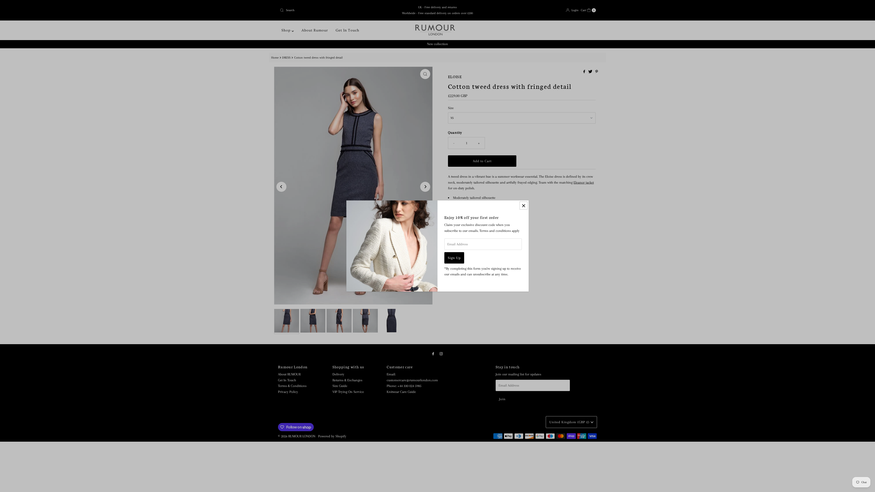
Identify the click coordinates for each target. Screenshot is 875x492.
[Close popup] (524, 206)
